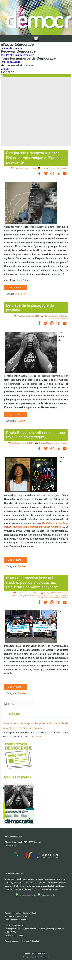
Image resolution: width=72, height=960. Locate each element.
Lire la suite (36, 736)
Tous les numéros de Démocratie (17, 55)
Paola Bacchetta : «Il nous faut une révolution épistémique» (35, 434)
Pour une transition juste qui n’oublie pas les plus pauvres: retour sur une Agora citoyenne (32, 582)
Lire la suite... (15, 287)
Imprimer (64, 168)
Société (22, 293)
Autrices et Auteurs (10, 62)
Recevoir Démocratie (11, 48)
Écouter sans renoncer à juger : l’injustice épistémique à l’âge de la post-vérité (35, 157)
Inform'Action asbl (41, 957)
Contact (5, 68)
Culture (21, 421)
